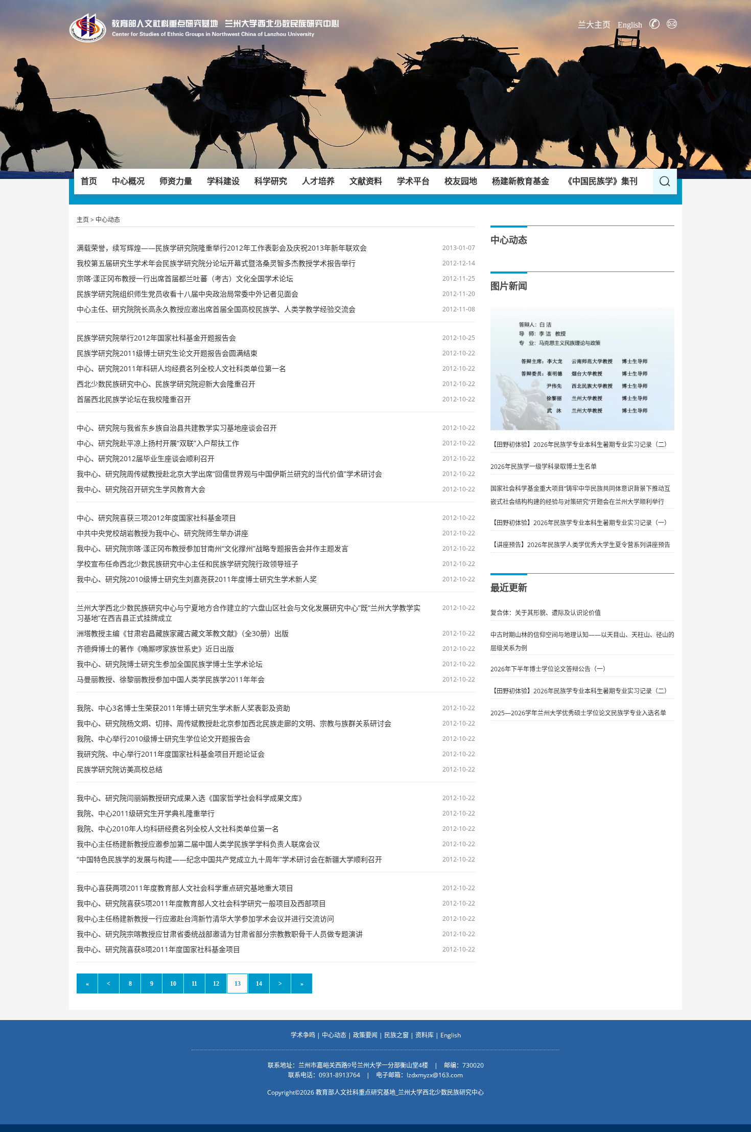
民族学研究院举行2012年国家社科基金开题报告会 (156, 338)
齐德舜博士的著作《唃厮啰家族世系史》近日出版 (155, 648)
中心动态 (108, 219)
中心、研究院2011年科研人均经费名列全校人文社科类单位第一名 (181, 368)
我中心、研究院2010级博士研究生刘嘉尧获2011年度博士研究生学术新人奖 (197, 579)
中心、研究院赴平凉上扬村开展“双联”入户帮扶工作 (158, 443)
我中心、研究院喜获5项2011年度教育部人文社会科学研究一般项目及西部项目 (201, 903)
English (630, 24)
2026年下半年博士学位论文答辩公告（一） (549, 669)
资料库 (424, 1035)
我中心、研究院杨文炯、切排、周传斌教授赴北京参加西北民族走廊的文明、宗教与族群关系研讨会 (234, 723)
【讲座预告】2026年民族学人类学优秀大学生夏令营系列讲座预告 (580, 544)
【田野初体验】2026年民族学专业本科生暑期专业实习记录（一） (580, 522)
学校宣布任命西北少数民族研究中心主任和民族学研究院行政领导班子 (187, 564)
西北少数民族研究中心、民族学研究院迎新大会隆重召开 (166, 384)
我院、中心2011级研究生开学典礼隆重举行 (146, 813)
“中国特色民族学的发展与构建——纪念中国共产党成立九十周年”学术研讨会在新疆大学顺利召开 (229, 859)
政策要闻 (365, 1035)
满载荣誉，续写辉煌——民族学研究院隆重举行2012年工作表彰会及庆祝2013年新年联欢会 (222, 248)
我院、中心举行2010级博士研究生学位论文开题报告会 (163, 738)
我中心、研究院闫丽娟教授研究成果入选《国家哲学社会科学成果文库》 (191, 798)
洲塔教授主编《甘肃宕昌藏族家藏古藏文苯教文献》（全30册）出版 (183, 633)
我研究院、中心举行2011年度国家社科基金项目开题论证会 (171, 754)
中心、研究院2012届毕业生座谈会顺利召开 (146, 458)
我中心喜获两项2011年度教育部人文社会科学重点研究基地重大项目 (185, 888)
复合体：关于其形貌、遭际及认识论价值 (545, 612)
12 (216, 983)
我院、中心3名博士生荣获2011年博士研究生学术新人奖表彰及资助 (183, 708)
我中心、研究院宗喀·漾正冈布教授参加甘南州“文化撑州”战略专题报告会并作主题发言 (212, 548)
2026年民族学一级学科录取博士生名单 (543, 466)
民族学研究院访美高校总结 (119, 769)
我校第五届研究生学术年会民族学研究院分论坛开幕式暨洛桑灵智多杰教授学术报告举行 (216, 263)
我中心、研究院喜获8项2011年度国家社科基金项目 (158, 949)
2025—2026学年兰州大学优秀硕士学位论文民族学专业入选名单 (578, 713)
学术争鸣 (303, 1035)
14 (259, 983)
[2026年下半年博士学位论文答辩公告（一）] (582, 313)
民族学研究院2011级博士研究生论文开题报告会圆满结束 (167, 353)
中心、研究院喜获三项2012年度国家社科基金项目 (156, 518)
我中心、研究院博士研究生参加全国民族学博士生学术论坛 (170, 664)
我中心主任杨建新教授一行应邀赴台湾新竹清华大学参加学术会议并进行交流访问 (205, 918)
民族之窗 (396, 1035)
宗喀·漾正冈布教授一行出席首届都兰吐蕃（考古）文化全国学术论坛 (185, 278)
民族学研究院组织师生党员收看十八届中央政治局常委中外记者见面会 (187, 294)
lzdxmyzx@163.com (435, 1075)
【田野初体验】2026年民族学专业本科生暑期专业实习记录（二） (580, 444)
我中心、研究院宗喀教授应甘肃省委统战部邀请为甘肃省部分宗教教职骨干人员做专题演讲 (220, 934)
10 (173, 983)
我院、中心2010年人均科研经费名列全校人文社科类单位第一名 (178, 828)
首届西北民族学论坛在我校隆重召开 (134, 399)
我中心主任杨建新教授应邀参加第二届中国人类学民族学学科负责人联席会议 (198, 844)
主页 (83, 219)
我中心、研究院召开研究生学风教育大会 (141, 489)
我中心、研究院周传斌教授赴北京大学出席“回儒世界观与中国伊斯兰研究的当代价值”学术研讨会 (229, 474)
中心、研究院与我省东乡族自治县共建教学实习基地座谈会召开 (177, 428)
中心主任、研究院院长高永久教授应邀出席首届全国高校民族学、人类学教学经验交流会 (216, 309)
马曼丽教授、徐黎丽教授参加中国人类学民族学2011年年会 (171, 679)
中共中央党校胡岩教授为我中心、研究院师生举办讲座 (162, 533)
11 (194, 983)
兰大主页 (594, 24)
